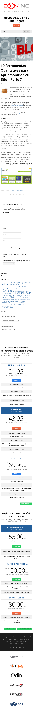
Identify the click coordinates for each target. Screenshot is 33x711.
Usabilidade (20, 190)
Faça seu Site (28, 637)
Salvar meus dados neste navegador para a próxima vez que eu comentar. (14, 249)
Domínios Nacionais (10, 629)
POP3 (11, 303)
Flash (14, 291)
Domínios (4, 639)
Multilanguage (5, 299)
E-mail (5, 234)
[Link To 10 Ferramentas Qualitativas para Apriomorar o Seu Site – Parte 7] (5, 91)
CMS (3, 285)
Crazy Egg (17, 113)
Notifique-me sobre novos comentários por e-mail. (15, 255)
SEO (21, 303)
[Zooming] (4, 31)
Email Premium (14, 289)
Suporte (15, 639)
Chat (29, 283)
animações (4, 283)
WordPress (19, 637)
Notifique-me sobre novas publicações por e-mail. (16, 260)
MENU (26, 31)
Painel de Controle (13, 301)
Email (8, 289)
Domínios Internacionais (24, 629)
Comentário (6, 212)
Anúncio (9, 283)
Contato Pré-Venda (25, 639)
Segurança (16, 303)
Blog (21, 283)
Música (10, 299)
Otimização (4, 301)
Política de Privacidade (16, 643)
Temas (25, 303)
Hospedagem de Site (16, 294)
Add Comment (22, 83)
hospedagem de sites (17, 105)
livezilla (28, 295)
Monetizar (25, 297)
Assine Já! (16, 25)
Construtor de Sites (14, 284)
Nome (5, 228)
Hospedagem (5, 637)
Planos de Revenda (26, 503)
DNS (14, 287)
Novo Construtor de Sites (18, 299)
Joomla (24, 295)
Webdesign (21, 305)
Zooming (4, 83)
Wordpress (7, 306)
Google (10, 293)
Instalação (19, 295)
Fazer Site (30, 83)
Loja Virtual (6, 297)
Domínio (19, 286)
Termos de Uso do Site (20, 641)
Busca (25, 283)
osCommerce (27, 299)
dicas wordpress (9, 287)
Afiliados (9, 641)
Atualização (15, 282)
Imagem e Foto (10, 295)
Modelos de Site (16, 297)
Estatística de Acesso (24, 289)
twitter (9, 305)
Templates (5, 305)
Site (4, 240)
